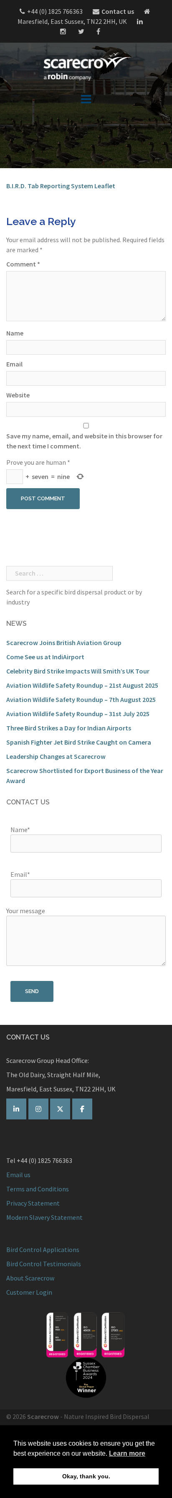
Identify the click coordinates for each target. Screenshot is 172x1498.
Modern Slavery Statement (44, 1217)
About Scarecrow (30, 1278)
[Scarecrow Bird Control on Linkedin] (16, 1109)
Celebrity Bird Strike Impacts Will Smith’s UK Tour (77, 671)
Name (14, 333)
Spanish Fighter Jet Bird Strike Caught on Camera (78, 742)
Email (14, 364)
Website (18, 395)
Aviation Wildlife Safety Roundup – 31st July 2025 (77, 713)
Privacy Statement (33, 1203)
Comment (23, 264)
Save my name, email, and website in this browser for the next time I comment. (84, 441)
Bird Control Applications (43, 1249)
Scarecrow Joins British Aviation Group (63, 642)
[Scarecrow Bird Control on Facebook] (82, 1109)
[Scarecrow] (86, 66)
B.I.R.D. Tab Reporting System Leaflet (60, 186)
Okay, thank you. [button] (86, 1476)
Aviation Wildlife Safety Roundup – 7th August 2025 (81, 699)
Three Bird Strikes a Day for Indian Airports (68, 728)
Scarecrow (43, 1416)
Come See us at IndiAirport (45, 657)
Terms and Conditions (37, 1189)
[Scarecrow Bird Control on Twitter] (60, 1109)
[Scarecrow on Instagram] (38, 1109)
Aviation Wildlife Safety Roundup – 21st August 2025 (82, 685)
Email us (18, 1174)
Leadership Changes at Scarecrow (56, 756)
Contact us (117, 11)
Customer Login (29, 1292)
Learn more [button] (127, 1453)
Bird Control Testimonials (43, 1264)
